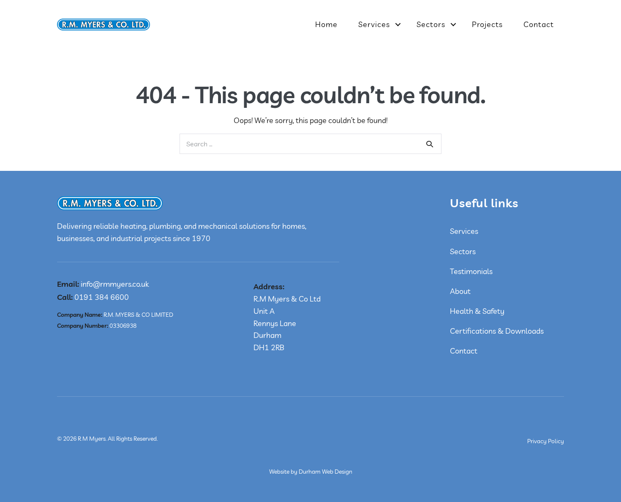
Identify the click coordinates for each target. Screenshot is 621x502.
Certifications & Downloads (497, 331)
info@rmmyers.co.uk (103, 284)
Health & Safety (477, 311)
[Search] (429, 143)
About (460, 291)
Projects (487, 24)
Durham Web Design (325, 471)
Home (326, 24)
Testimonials (471, 271)
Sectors (431, 24)
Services (374, 24)
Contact (538, 24)
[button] (398, 24)
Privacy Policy (545, 441)
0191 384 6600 (93, 297)
